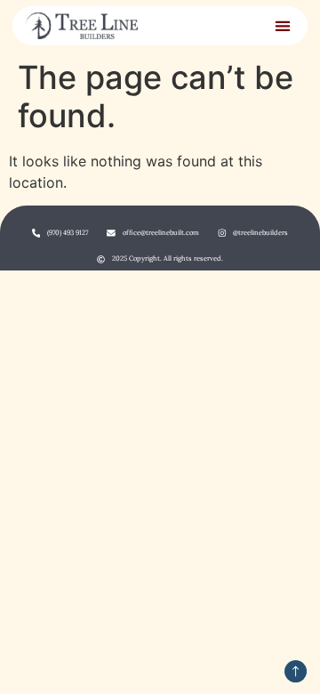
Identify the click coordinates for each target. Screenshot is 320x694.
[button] (282, 26)
